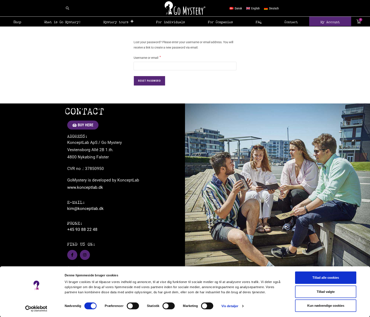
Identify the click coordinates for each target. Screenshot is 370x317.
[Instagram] (85, 255)
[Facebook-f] (72, 255)
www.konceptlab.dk (85, 187)
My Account (330, 21)
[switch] (133, 305)
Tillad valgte (326, 291)
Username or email (147, 57)
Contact (291, 21)
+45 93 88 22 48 (82, 229)
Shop (17, 21)
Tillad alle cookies (325, 277)
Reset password (149, 80)
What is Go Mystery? (62, 21)
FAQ (258, 21)
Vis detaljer (229, 306)
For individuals (170, 21)
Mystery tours (115, 21)
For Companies (220, 21)
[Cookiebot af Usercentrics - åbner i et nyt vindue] (36, 308)
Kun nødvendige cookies (325, 305)
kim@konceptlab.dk (85, 208)
